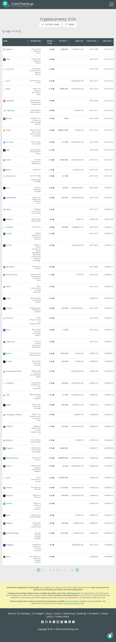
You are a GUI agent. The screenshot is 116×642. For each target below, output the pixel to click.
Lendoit (58, 236)
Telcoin (58, 162)
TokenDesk (58, 102)
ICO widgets (38, 613)
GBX (58, 397)
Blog (48, 613)
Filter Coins (52, 24)
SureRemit (58, 386)
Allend (58, 289)
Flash (58, 152)
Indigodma (58, 547)
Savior (58, 479)
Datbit (58, 133)
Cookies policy (62, 616)
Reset (71, 24)
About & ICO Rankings (19, 613)
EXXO (58, 516)
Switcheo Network (58, 536)
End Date (107, 41)
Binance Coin (58, 179)
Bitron (58, 559)
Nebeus (58, 170)
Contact (57, 613)
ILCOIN (58, 253)
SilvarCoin (58, 321)
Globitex (58, 488)
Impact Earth (58, 344)
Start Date (91, 41)
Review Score (49, 42)
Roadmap (81, 613)
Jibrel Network (58, 200)
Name (5, 41)
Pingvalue (58, 450)
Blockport (58, 441)
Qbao (58, 61)
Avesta (58, 211)
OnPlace (58, 506)
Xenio (58, 332)
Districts (58, 310)
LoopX (58, 300)
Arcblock (58, 363)
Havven (58, 468)
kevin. (58, 82)
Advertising (68, 613)
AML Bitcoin (58, 268)
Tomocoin (58, 525)
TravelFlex (58, 227)
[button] (110, 636)
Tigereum (58, 51)
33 (72, 570)
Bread (58, 91)
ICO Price (62, 41)
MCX (58, 189)
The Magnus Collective (58, 417)
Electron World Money (58, 374)
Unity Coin (58, 72)
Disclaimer (94, 613)
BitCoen (58, 121)
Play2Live (58, 496)
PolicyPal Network (58, 459)
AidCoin (58, 354)
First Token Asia (58, 277)
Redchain (58, 220)
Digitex (58, 407)
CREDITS (58, 430)
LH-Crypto (58, 143)
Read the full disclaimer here (74, 603)
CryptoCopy (58, 111)
